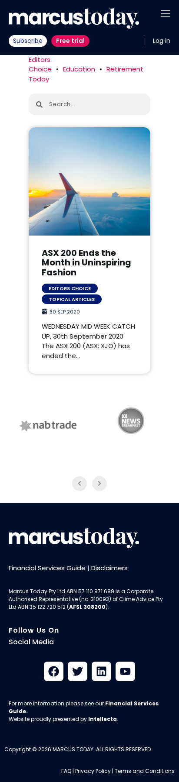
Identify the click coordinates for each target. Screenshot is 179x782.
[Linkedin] (101, 671)
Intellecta (102, 719)
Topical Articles (72, 299)
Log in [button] (161, 40)
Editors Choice (40, 64)
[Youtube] (125, 671)
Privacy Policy (93, 771)
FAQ (66, 771)
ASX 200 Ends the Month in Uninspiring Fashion (86, 263)
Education (79, 69)
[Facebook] (53, 671)
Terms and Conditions (145, 771)
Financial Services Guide (47, 567)
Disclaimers (109, 567)
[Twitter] (77, 671)
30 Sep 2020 (65, 311)
